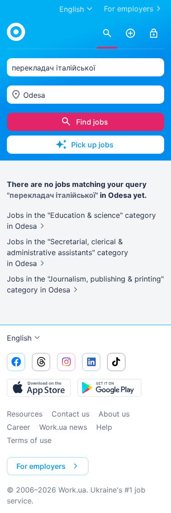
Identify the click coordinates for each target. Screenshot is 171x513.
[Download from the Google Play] (109, 387)
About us (114, 413)
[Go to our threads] (41, 362)
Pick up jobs (92, 144)
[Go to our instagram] (66, 362)
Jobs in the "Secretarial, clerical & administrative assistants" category (67, 252)
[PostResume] (130, 34)
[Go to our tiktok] (116, 362)
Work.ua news (63, 427)
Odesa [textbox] (34, 95)
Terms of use (29, 440)
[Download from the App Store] (39, 387)
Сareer (18, 427)
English (19, 337)
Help (104, 427)
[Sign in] (153, 34)
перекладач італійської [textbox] (53, 67)
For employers (128, 8)
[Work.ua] (16, 32)
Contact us (70, 413)
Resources (24, 413)
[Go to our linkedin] (91, 362)
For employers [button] (41, 466)
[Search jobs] (107, 34)
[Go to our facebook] (16, 362)
